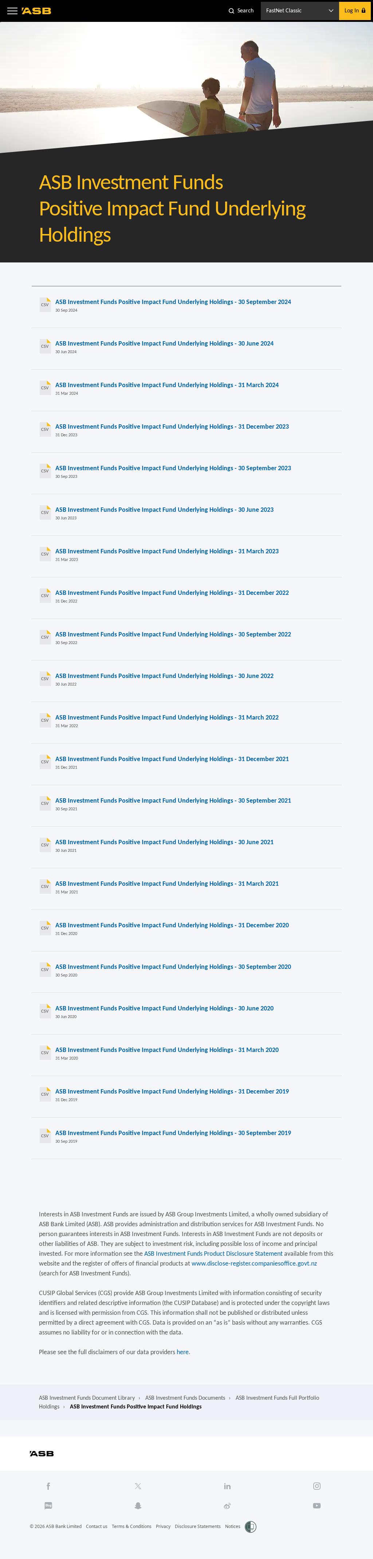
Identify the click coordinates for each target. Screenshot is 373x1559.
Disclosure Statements (198, 1526)
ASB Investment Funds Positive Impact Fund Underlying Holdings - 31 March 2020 (167, 1050)
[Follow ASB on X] (138, 1486)
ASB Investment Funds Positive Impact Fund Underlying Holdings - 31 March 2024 (167, 385)
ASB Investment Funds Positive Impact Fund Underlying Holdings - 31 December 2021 (172, 759)
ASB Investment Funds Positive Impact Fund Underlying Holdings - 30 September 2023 (173, 468)
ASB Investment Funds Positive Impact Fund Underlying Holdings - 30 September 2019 (173, 1133)
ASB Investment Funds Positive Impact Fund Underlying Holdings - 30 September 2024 (173, 302)
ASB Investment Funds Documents (185, 1398)
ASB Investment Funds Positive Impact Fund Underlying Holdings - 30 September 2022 (173, 634)
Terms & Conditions (132, 1526)
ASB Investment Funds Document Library (87, 1398)
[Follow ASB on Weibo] (227, 1505)
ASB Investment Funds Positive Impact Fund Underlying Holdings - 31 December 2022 (172, 593)
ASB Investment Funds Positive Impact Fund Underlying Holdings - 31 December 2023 (172, 427)
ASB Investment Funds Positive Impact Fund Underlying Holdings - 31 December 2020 (172, 925)
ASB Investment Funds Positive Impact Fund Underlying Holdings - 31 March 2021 (167, 884)
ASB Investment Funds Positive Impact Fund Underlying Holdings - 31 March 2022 (167, 717)
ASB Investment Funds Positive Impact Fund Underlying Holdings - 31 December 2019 (172, 1091)
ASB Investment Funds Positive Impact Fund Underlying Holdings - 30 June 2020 (164, 1008)
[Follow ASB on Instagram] (317, 1486)
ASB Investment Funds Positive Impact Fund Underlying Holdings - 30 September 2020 (173, 967)
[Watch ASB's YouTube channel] (317, 1505)
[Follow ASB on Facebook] (48, 1486)
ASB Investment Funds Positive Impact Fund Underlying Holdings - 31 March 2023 (167, 551)
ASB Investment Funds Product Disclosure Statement (213, 1254)
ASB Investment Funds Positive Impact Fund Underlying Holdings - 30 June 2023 (164, 510)
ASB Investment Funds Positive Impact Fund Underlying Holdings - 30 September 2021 (173, 801)
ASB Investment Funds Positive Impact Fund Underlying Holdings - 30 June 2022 (164, 676)
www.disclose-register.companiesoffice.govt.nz (254, 1263)
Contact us (96, 1526)
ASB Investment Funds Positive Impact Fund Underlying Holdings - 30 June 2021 (164, 842)
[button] (12, 11)
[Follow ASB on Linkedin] (227, 1486)
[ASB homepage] (36, 11)
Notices (232, 1526)
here (183, 1352)
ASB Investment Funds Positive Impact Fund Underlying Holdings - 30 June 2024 (164, 343)
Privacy (163, 1526)
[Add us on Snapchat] (138, 1505)
